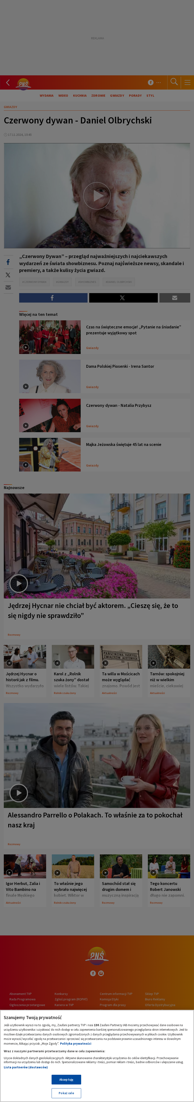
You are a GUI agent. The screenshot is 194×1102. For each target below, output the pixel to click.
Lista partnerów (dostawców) (26, 1067)
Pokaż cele (66, 1093)
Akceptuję (66, 1080)
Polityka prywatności (75, 1044)
